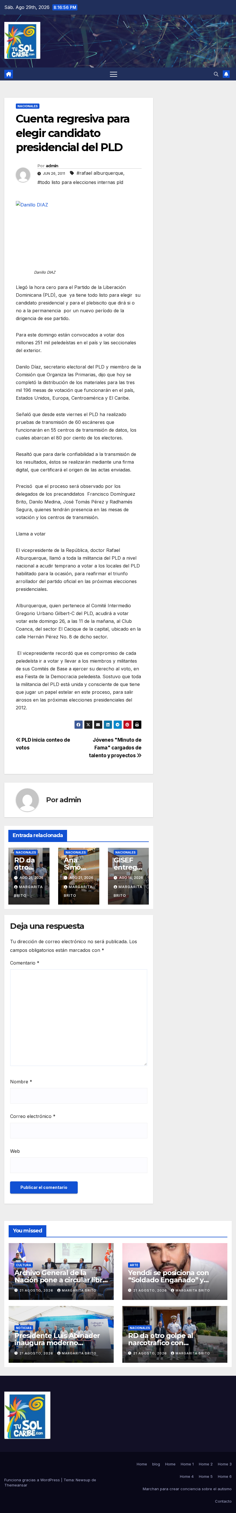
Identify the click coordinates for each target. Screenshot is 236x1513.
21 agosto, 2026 (37, 1290)
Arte (134, 1265)
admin (52, 165)
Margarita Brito (79, 1290)
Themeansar (15, 1485)
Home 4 (187, 1476)
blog (156, 1464)
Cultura (23, 1265)
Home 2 (206, 1464)
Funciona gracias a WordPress (32, 1480)
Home (142, 1464)
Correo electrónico (33, 1116)
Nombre (21, 1082)
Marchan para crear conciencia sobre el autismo (187, 1488)
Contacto (223, 1501)
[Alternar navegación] (113, 73)
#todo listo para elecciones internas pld (80, 182)
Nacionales (28, 106)
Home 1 (187, 1464)
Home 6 (225, 1476)
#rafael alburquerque (100, 173)
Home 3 (225, 1464)
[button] (216, 74)
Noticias (23, 1328)
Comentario (24, 963)
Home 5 (206, 1476)
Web (15, 1151)
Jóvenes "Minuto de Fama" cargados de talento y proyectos (115, 747)
